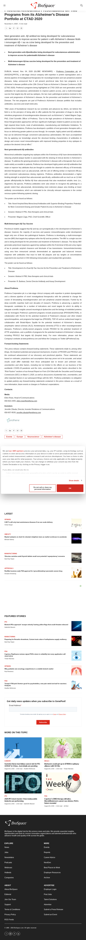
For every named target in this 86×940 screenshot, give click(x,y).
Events (9, 437)
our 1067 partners (16, 451)
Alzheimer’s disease (52, 437)
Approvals (8, 568)
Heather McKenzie (10, 688)
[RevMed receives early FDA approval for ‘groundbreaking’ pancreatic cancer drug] (76, 572)
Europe (20, 437)
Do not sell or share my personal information (42, 488)
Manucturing (9, 637)
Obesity (7, 534)
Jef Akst (66, 806)
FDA (5, 651)
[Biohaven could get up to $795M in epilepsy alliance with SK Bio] (63, 747)
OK (70, 488)
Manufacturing (10, 553)
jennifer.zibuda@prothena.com (29, 412)
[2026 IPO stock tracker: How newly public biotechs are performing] (23, 782)
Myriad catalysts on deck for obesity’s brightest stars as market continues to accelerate (35, 537)
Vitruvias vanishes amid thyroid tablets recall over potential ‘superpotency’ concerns (34, 556)
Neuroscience (33, 437)
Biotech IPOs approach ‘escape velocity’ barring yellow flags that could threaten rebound (36, 624)
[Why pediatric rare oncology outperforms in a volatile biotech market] (76, 670)
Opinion (7, 519)
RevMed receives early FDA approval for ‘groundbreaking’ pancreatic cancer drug (33, 571)
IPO (5, 622)
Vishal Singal (8, 525)
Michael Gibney (9, 539)
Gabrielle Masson (9, 627)
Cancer (7, 761)
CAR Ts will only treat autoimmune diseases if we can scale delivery (28, 522)
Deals (46, 761)
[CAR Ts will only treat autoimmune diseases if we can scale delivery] (76, 524)
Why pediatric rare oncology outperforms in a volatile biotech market (28, 669)
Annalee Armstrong (10, 573)
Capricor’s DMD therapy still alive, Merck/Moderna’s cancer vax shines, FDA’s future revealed (61, 801)
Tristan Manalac (9, 658)
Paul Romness (8, 671)
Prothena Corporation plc (67, 71)
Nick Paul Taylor (9, 559)
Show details (74, 480)
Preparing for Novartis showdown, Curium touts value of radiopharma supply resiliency (35, 639)
